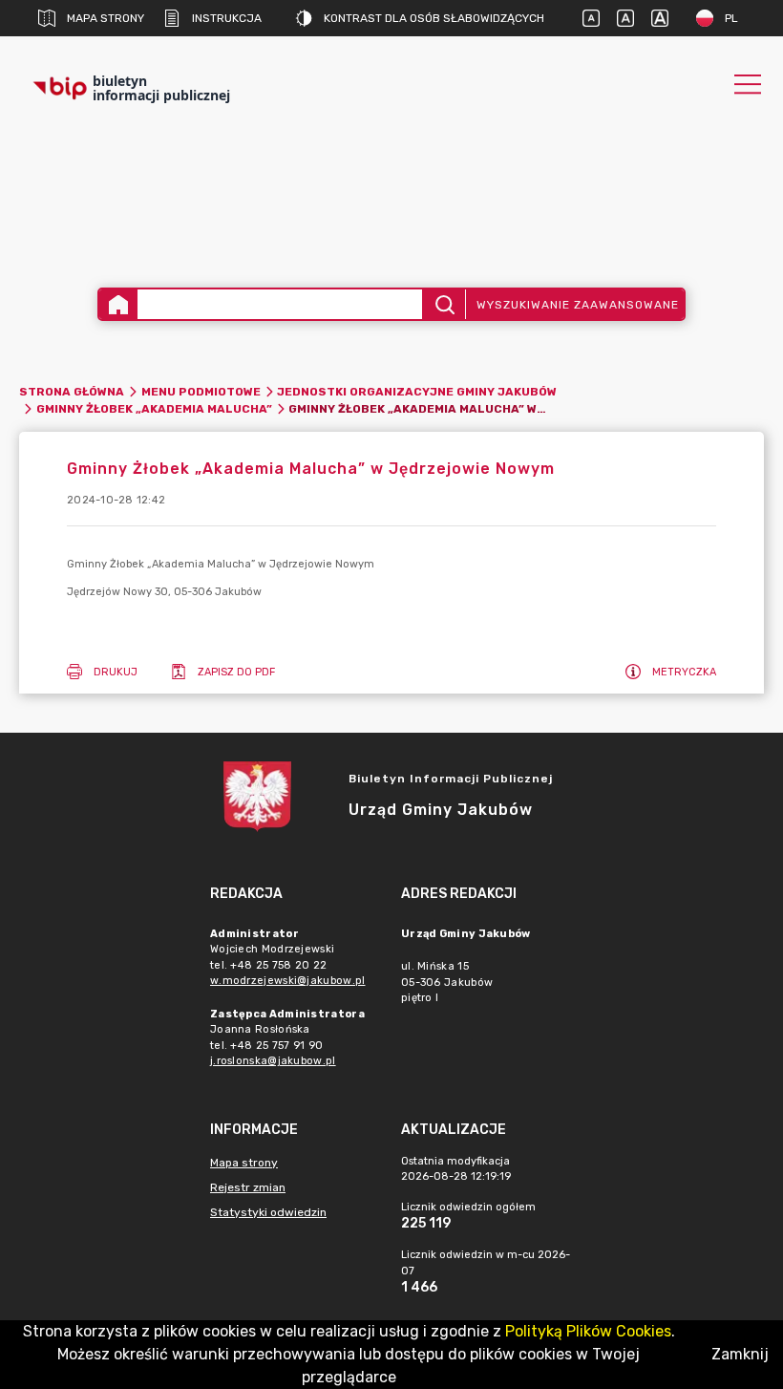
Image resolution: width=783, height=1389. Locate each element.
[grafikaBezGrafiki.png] (391, 191)
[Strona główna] (118, 304)
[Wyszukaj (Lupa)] (443, 304)
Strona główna (71, 391)
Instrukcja (227, 18)
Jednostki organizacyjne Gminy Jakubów (417, 391)
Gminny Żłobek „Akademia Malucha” (154, 409)
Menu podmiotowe (201, 391)
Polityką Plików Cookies (588, 1331)
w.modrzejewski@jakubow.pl (288, 980)
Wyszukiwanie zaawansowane (577, 304)
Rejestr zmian (248, 1187)
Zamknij (740, 1354)
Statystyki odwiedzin (268, 1212)
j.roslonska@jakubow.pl (273, 1061)
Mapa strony (105, 18)
